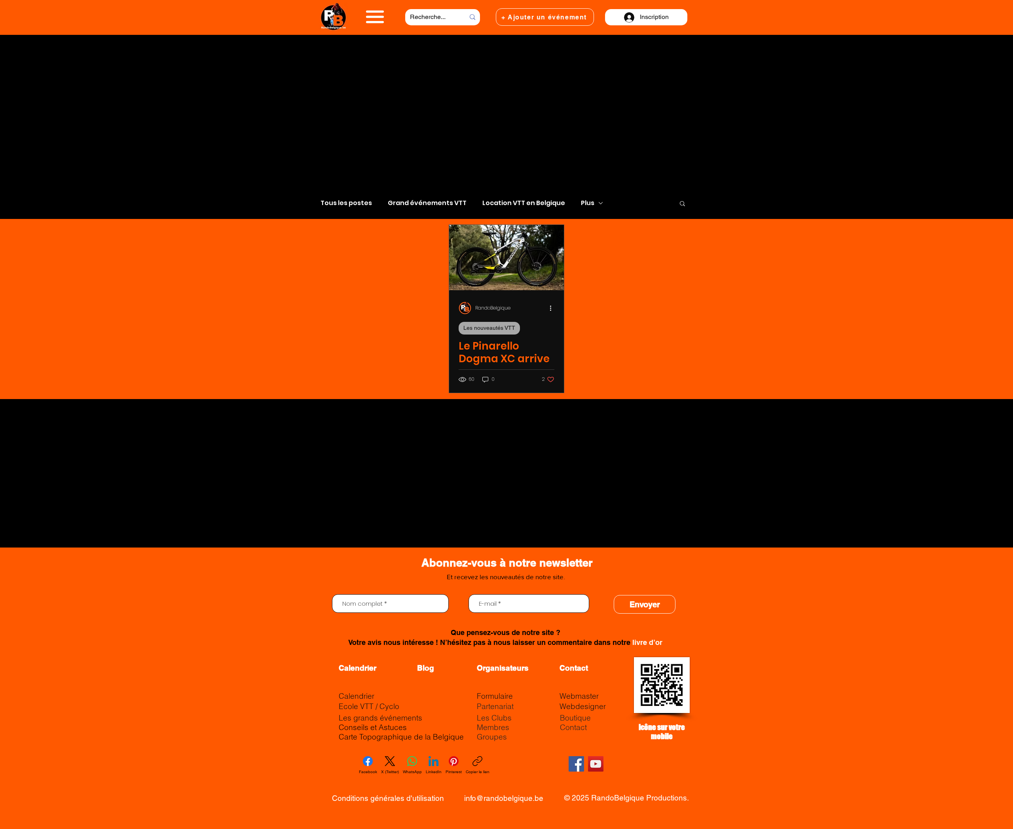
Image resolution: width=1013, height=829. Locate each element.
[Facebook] (576, 764)
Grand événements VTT (427, 203)
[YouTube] (595, 764)
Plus (587, 203)
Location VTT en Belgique (523, 203)
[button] (375, 16)
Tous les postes (346, 203)
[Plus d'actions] (553, 308)
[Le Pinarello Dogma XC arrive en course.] (506, 257)
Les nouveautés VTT (489, 328)
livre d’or (647, 642)
